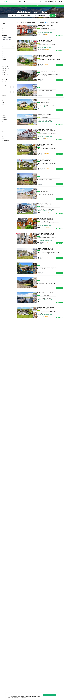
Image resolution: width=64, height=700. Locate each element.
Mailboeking (20, 1)
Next (31, 31)
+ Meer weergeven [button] (5, 61)
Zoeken (52, 15)
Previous (19, 31)
